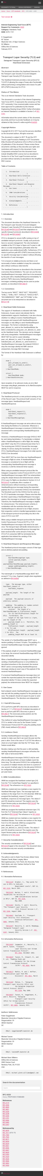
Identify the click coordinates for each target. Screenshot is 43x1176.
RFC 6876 (6, 1130)
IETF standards (16, 11)
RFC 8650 (6, 1152)
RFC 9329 (6, 1157)
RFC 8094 (6, 1141)
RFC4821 (23, 284)
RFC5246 (5, 230)
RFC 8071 (6, 1139)
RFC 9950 (6, 1165)
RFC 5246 (6, 911)
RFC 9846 (6, 1161)
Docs (8, 11)
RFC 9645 (6, 1159)
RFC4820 (22, 727)
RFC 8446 (6, 1148)
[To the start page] (5, 1173)
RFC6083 (16, 234)
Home (3, 11)
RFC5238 (5, 234)
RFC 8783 (6, 1154)
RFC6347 (16, 230)
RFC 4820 (26, 965)
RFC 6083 (14, 1005)
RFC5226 (32, 803)
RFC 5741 (6, 1118)
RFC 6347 (6, 1124)
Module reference (25, 7)
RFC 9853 (6, 1163)
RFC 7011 (6, 1133)
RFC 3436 (18, 953)
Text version (5, 17)
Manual (37, 7)
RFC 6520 (27, 785)
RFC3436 (34, 232)
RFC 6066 (6, 1120)
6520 (22, 27)
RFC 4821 (28, 976)
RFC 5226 (21, 899)
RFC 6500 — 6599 (31, 11)
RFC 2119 (6, 888)
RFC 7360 (6, 1135)
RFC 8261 (6, 1146)
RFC (23, 11)
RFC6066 (14, 579)
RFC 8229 (6, 1144)
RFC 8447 (6, 1150)
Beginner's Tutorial (8, 7)
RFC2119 (5, 302)
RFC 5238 (18, 990)
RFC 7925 (6, 1137)
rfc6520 (34, 122)
